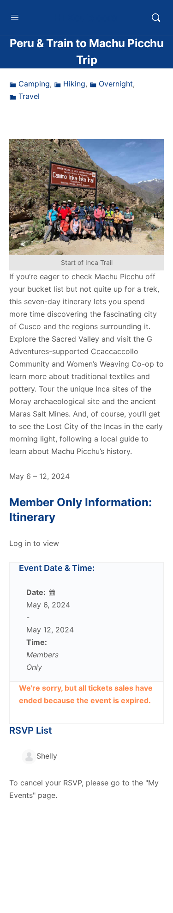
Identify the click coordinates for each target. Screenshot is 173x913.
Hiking (74, 83)
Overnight (116, 83)
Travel (29, 96)
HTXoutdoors (85, 18)
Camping (34, 83)
